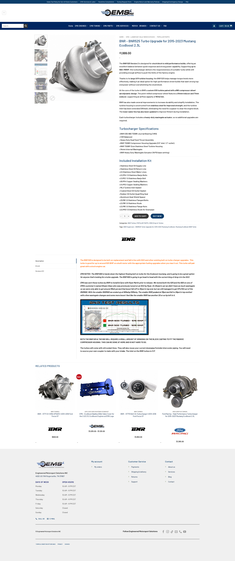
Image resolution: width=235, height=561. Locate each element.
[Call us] (180, 532)
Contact (171, 482)
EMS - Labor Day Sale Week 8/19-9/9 (140, 37)
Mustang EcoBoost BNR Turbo (186, 227)
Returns (134, 477)
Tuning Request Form (124, 2)
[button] (4, 13)
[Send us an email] (176, 532)
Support (134, 482)
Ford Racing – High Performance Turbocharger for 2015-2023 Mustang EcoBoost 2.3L (180, 415)
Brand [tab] (37, 266)
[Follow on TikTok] (171, 532)
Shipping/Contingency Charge (172, 2)
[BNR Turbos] (128, 239)
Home (70, 26)
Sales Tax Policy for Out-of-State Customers (62, 2)
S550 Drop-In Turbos (156, 223)
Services (171, 472)
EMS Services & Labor (88, 2)
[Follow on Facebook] (163, 532)
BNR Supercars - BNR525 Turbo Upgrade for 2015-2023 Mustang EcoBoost (149, 227)
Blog (170, 477)
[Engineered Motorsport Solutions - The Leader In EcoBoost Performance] (117, 13)
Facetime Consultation (106, 2)
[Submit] (26, 26)
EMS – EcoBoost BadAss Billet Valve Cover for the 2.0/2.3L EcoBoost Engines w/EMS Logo (96, 415)
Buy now (157, 216)
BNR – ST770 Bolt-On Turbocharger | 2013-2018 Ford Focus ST (138, 415)
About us (171, 467)
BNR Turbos (132, 223)
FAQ (187, 2)
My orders (98, 467)
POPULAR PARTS (163, 37)
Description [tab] (39, 261)
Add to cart (140, 216)
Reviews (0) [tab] (39, 271)
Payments (135, 467)
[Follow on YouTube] (184, 532)
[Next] (111, 68)
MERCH (135, 26)
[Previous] (53, 68)
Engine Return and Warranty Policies (146, 2)
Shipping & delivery (138, 472)
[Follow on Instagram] (167, 532)
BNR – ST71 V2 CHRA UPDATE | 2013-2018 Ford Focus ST (55, 415)
